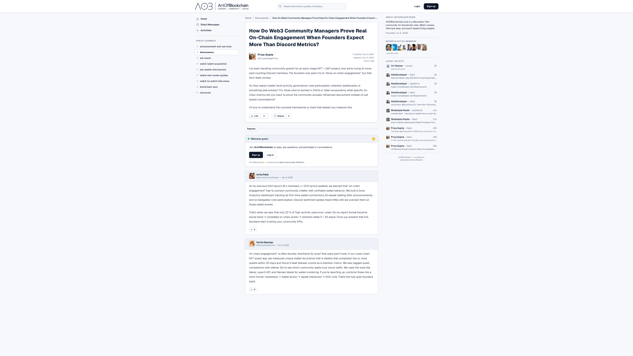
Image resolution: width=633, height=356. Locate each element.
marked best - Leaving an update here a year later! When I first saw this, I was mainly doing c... (414, 113)
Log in (270, 154)
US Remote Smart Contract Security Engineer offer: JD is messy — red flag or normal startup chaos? (414, 149)
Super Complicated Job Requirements (409, 87)
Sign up (256, 154)
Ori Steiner (397, 65)
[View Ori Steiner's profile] (404, 47)
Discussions (262, 17)
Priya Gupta (265, 54)
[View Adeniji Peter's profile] (418, 47)
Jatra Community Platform (291, 162)
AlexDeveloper (399, 74)
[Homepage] (222, 6)
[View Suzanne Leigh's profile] (423, 47)
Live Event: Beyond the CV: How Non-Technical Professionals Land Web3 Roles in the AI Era (414, 104)
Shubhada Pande (400, 110)
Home (248, 17)
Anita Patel (262, 174)
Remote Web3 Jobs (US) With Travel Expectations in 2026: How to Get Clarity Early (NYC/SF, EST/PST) (414, 78)
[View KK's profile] (399, 47)
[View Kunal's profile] (394, 47)
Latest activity (395, 61)
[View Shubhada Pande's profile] (389, 47)
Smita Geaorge (264, 242)
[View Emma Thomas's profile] (413, 47)
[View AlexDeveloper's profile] (409, 47)
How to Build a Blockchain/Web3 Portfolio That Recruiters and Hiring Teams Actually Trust (414, 122)
